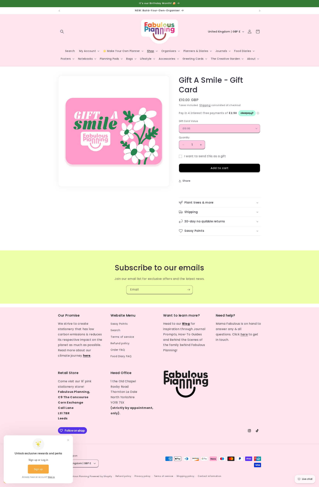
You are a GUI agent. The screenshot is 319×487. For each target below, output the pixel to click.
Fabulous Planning (78, 476)
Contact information (209, 476)
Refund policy (120, 343)
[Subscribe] (188, 289)
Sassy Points (119, 324)
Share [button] (187, 181)
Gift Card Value (188, 121)
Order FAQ (118, 350)
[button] (62, 32)
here (244, 334)
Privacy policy (142, 476)
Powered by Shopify (101, 476)
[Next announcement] (260, 10)
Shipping (205, 105)
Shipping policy (185, 476)
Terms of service (122, 337)
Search (115, 330)
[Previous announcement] (59, 10)
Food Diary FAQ (121, 356)
